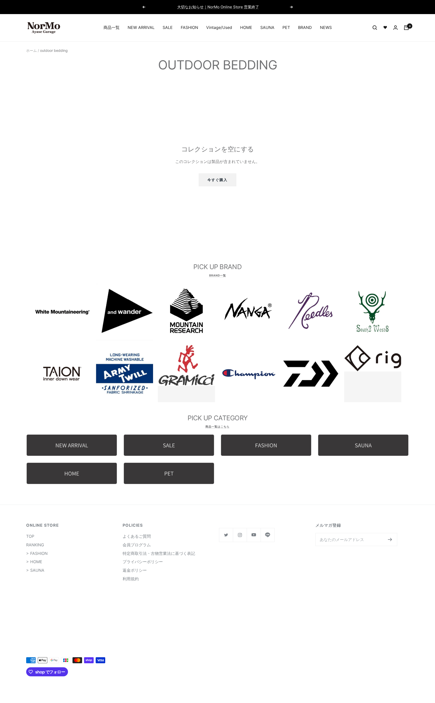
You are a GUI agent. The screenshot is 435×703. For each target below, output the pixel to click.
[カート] (406, 27)
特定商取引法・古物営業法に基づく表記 (159, 553)
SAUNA (267, 27)
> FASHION (37, 553)
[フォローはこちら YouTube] (254, 535)
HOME (246, 27)
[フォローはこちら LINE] (267, 535)
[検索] (375, 27)
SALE (168, 27)
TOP (30, 536)
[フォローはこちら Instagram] (240, 535)
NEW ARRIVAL (141, 27)
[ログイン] (395, 27)
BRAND (305, 27)
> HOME (34, 561)
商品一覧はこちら (217, 426)
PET (286, 27)
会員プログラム (137, 544)
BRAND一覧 (217, 275)
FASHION (189, 27)
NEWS (326, 27)
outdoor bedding (54, 50)
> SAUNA (35, 570)
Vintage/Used (219, 27)
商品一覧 (111, 27)
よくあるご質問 (137, 536)
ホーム (31, 50)
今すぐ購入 (217, 180)
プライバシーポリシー (143, 561)
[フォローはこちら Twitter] (226, 535)
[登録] (390, 539)
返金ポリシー (135, 570)
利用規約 (131, 578)
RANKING (35, 544)
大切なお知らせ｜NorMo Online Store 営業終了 (218, 7)
